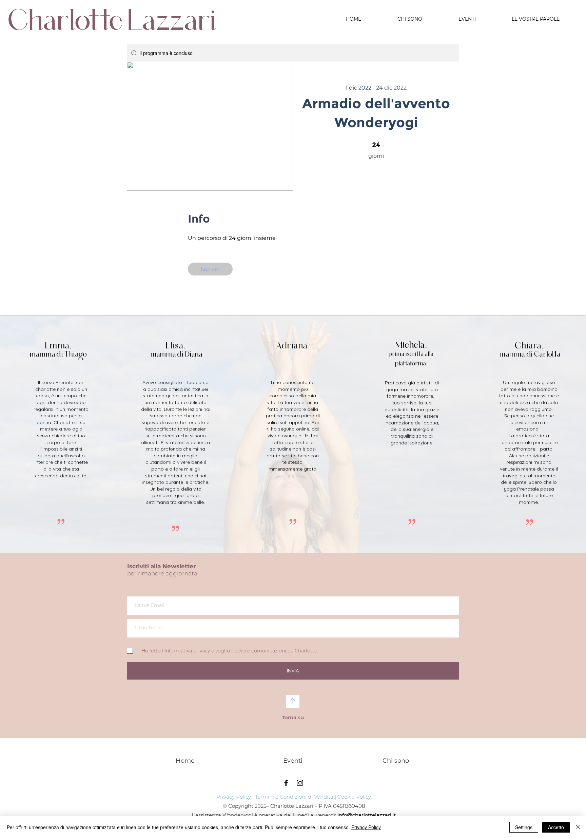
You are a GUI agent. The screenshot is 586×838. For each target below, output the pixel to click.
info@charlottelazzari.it (366, 815)
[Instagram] (300, 783)
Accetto (556, 827)
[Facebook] (286, 783)
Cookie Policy (354, 797)
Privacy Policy (233, 797)
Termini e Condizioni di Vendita (294, 797)
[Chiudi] (578, 827)
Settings (523, 827)
